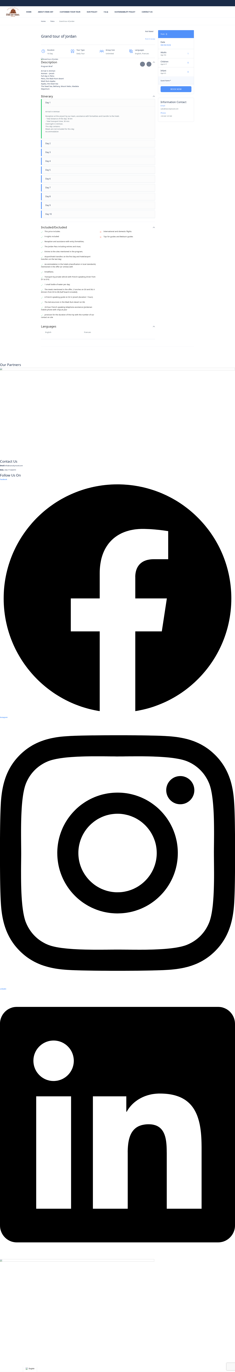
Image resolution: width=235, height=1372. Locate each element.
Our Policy (92, 12)
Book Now (176, 89)
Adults (163, 52)
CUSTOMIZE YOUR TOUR (70, 12)
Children (164, 61)
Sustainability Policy (125, 12)
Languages (48, 326)
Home (28, 12)
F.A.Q (106, 12)
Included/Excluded (54, 227)
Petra (52, 21)
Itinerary (47, 96)
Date (163, 42)
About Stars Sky (45, 12)
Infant (163, 70)
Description (49, 62)
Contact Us (147, 12)
